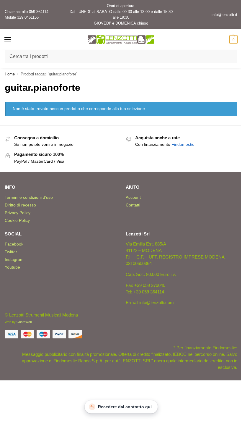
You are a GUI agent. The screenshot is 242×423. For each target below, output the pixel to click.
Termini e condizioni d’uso (29, 197)
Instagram (14, 259)
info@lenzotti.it (224, 14)
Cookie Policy (17, 220)
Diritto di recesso (20, 205)
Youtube (12, 267)
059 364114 (38, 11)
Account (133, 197)
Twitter (11, 251)
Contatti (133, 205)
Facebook (14, 244)
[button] (233, 39)
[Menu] (13, 39)
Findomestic (182, 144)
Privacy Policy (17, 212)
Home (10, 74)
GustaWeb (24, 322)
